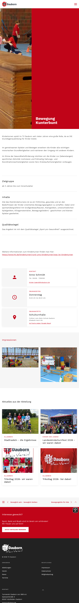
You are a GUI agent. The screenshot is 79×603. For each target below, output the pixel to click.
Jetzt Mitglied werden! (15, 529)
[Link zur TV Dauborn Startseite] (9, 4)
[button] (75, 4)
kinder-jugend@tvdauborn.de (39, 282)
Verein (4, 571)
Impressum (46, 568)
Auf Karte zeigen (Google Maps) (40, 323)
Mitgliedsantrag (47, 574)
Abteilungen (6, 568)
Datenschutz (46, 571)
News (4, 574)
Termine (5, 578)
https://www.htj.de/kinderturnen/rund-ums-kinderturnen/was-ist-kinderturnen (37, 255)
